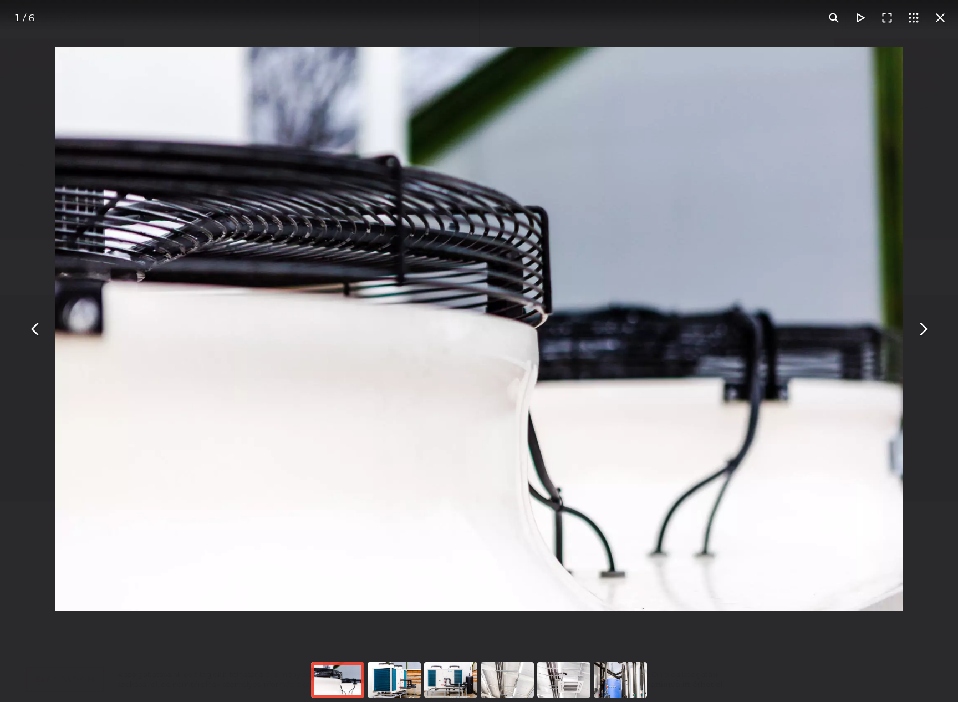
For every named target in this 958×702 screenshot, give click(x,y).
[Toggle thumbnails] (913, 17)
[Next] (922, 329)
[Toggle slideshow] (860, 17)
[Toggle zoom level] (834, 17)
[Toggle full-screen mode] (887, 17)
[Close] (940, 17)
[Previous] (35, 329)
